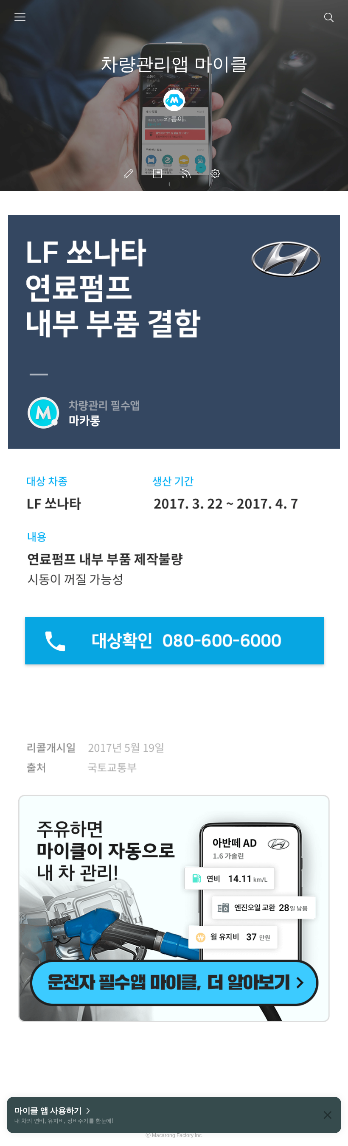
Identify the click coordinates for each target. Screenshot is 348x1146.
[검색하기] (329, 17)
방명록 (159, 173)
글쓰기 (130, 173)
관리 (217, 173)
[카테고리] (20, 17)
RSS (188, 173)
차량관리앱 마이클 (174, 64)
